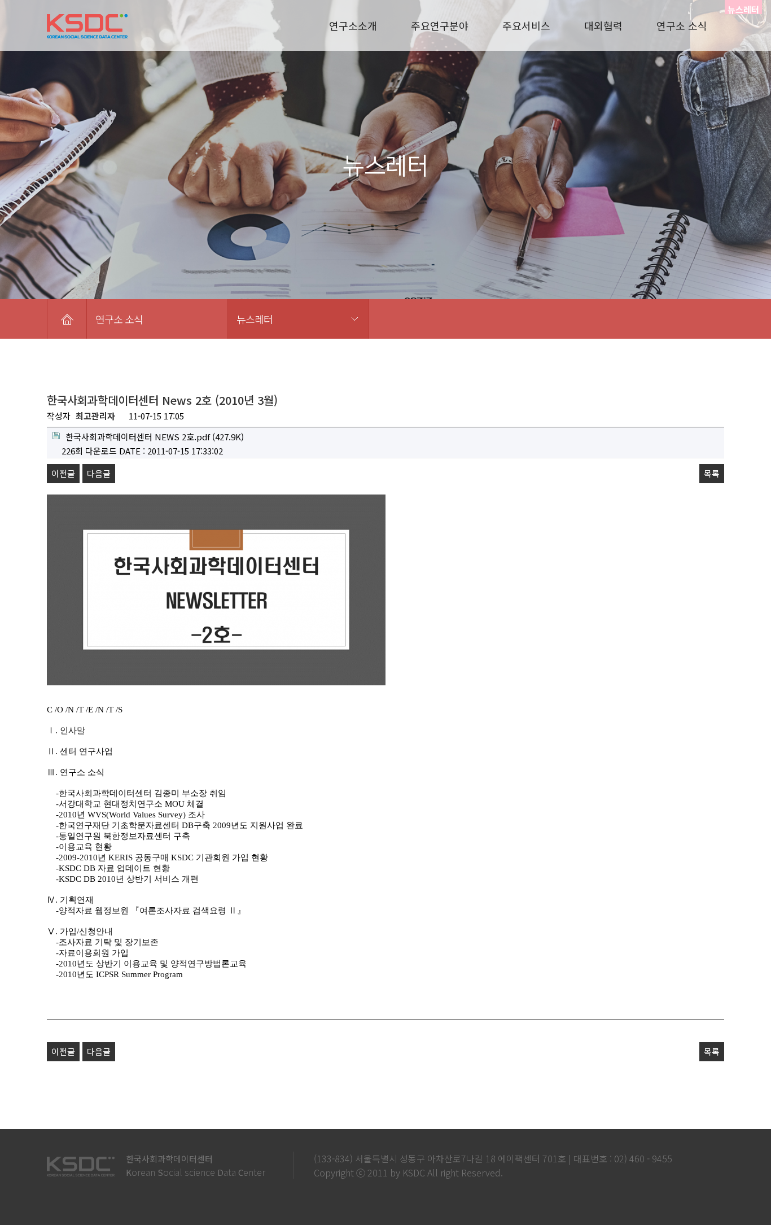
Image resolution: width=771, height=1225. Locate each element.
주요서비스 (526, 25)
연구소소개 (353, 25)
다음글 (99, 473)
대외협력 (603, 25)
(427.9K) (154, 437)
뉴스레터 (254, 319)
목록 (712, 473)
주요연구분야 (439, 25)
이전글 (63, 473)
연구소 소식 (681, 25)
